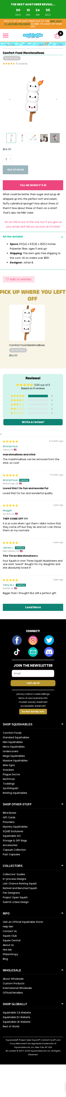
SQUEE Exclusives (13, 831)
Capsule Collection (14, 850)
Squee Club (10, 936)
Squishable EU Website (16, 1017)
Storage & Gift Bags (15, 840)
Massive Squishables (15, 760)
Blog (5, 959)
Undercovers (10, 751)
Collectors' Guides (14, 874)
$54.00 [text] (7, 149)
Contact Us (10, 931)
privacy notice (24, 693)
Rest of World (11, 1026)
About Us (8, 945)
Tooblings (9, 783)
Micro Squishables (14, 746)
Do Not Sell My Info (33, 711)
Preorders (8, 822)
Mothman (9, 779)
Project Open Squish (15, 897)
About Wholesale (13, 979)
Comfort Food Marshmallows (27, 345)
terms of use (25, 698)
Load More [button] (33, 607)
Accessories (10, 845)
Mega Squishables (14, 756)
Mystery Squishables (15, 826)
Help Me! (8, 926)
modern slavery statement (33, 701)
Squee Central (11, 940)
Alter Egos (9, 765)
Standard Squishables (16, 737)
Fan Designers (11, 893)
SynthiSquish (10, 788)
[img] (10, 441)
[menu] (5, 35)
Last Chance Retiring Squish (20, 883)
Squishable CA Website (17, 1012)
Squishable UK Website (16, 1022)
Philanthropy (10, 954)
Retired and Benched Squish (20, 888)
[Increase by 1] (11, 156)
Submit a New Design (16, 902)
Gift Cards (9, 817)
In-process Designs (14, 879)
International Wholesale (17, 988)
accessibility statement (33, 705)
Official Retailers (13, 992)
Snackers (8, 770)
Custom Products (13, 983)
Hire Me (7, 949)
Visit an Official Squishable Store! (23, 922)
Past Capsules (11, 854)
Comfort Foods (12, 733)
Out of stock (15, 169)
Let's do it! (33, 683)
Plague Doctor (11, 774)
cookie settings (41, 693)
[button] (57, 36)
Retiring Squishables (15, 793)
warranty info (40, 698)
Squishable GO (12, 836)
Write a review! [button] (33, 422)
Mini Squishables (13, 742)
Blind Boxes (9, 813)
